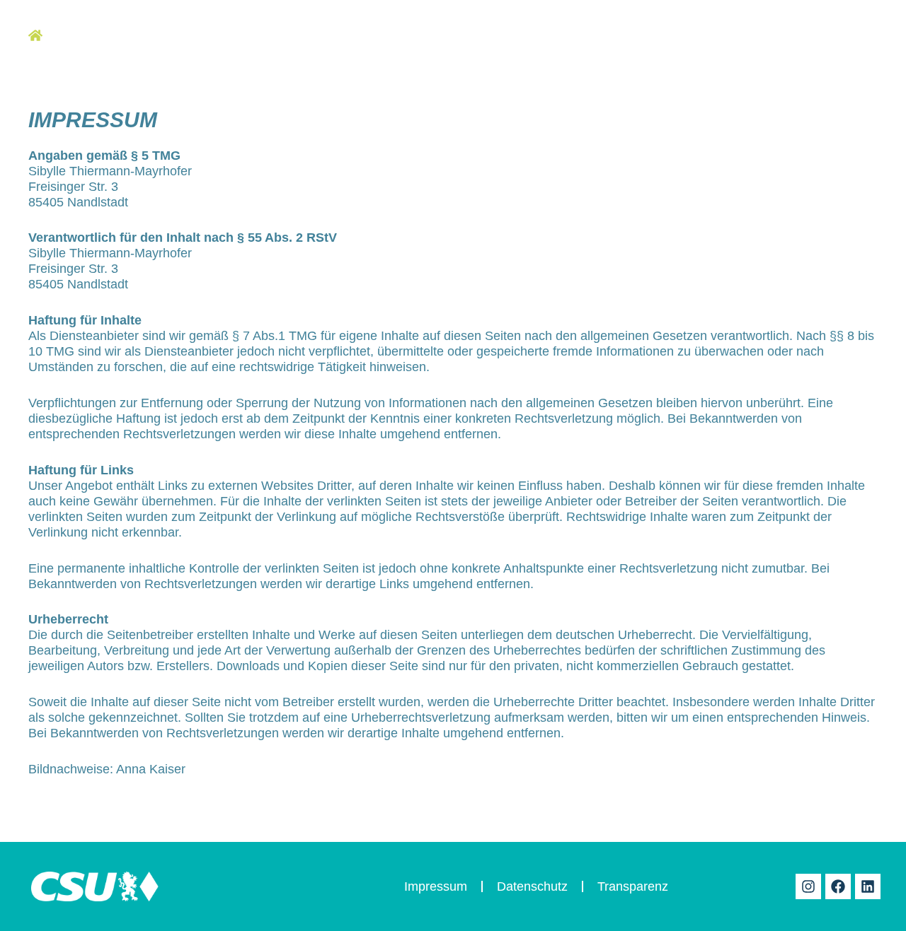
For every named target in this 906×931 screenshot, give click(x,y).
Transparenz (632, 886)
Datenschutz (532, 886)
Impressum (435, 886)
